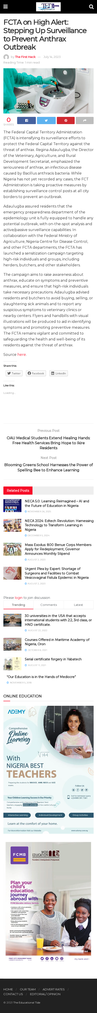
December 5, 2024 (38, 535)
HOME (8, 989)
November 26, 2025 (39, 511)
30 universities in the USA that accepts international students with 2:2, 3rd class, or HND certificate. (58, 620)
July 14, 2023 (52, 57)
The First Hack (25, 57)
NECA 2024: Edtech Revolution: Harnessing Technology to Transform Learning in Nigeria (59, 525)
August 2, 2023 (36, 559)
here (21, 354)
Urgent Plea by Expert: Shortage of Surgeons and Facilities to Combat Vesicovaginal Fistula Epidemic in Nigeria (57, 573)
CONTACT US (13, 994)
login (19, 598)
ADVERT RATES (54, 989)
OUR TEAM (28, 989)
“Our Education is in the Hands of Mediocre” (41, 677)
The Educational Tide (26, 1002)
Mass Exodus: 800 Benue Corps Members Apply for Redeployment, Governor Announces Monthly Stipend (58, 549)
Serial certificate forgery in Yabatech (53, 659)
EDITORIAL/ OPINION (45, 994)
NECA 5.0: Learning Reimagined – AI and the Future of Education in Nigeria (57, 503)
